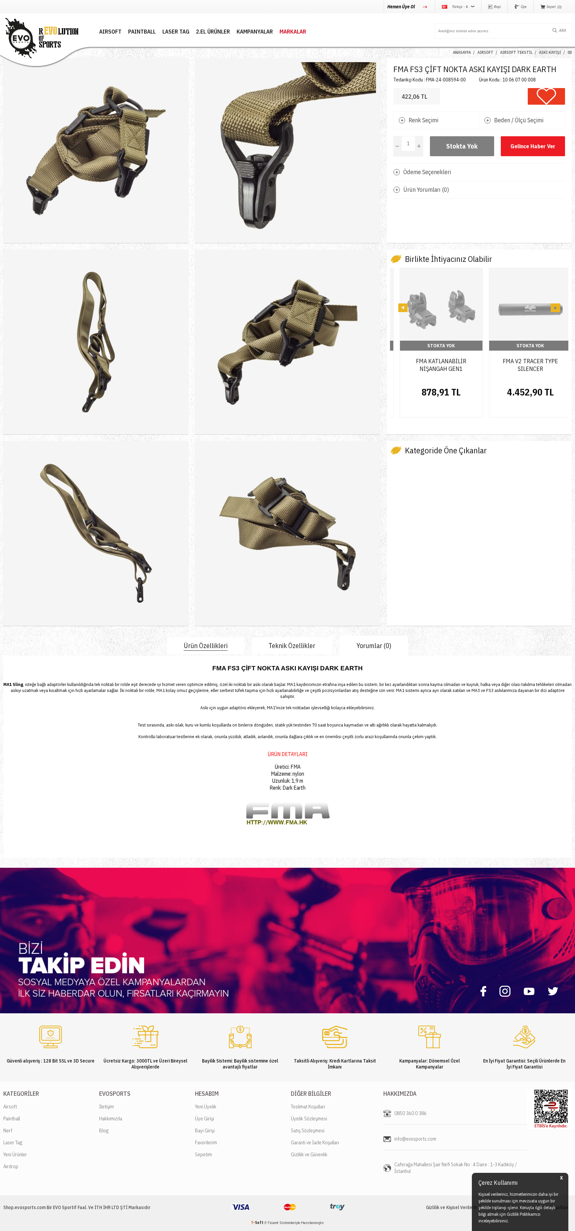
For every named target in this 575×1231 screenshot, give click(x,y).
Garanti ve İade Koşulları (315, 1142)
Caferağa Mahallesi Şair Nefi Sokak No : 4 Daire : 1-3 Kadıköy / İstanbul (455, 1167)
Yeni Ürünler (15, 1154)
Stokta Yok (462, 146)
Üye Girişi (204, 1118)
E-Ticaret (272, 1222)
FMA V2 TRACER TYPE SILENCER (524, 365)
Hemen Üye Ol (401, 7)
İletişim (106, 1106)
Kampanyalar (255, 32)
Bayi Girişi (205, 1130)
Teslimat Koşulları (308, 1106)
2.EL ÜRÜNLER (213, 32)
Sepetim (203, 1154)
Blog (103, 1130)
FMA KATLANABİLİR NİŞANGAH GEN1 (435, 365)
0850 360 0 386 (410, 1113)
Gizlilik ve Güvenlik (309, 1154)
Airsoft (10, 1106)
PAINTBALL (142, 32)
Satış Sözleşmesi (307, 1130)
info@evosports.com (415, 1139)
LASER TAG (175, 32)
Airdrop (10, 1166)
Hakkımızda (110, 1118)
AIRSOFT (110, 32)
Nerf (7, 1130)
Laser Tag (12, 1142)
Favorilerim (206, 1142)
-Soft (258, 1222)
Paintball (11, 1118)
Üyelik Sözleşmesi (309, 1118)
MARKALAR (293, 32)
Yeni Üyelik (205, 1106)
